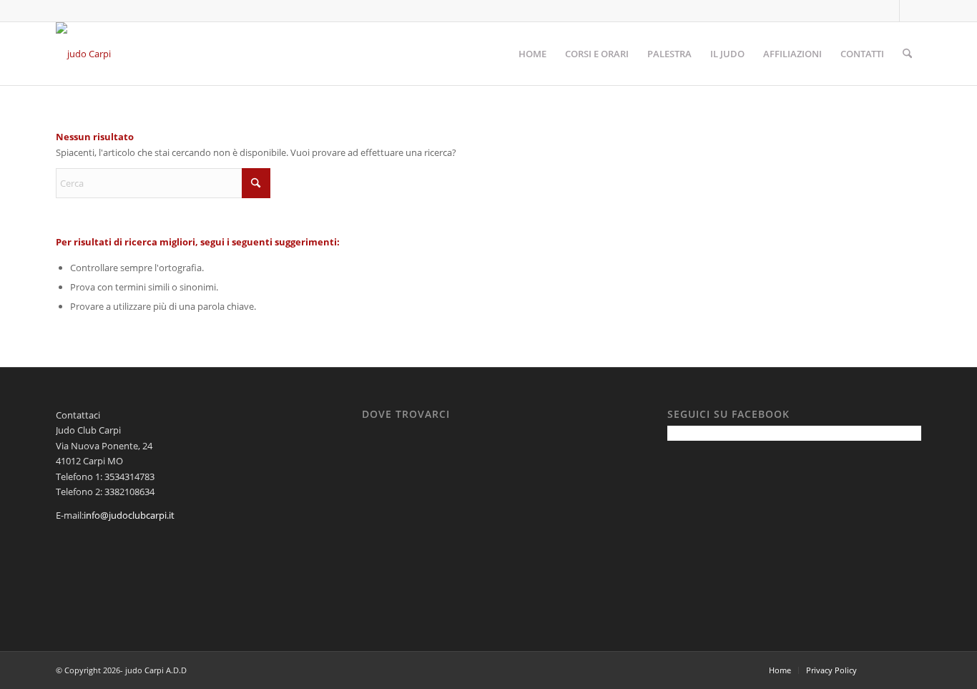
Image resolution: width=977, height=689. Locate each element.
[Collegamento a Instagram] (910, 10)
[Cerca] (907, 53)
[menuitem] (532, 53)
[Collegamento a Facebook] (888, 10)
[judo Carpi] (83, 53)
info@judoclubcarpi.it (129, 515)
